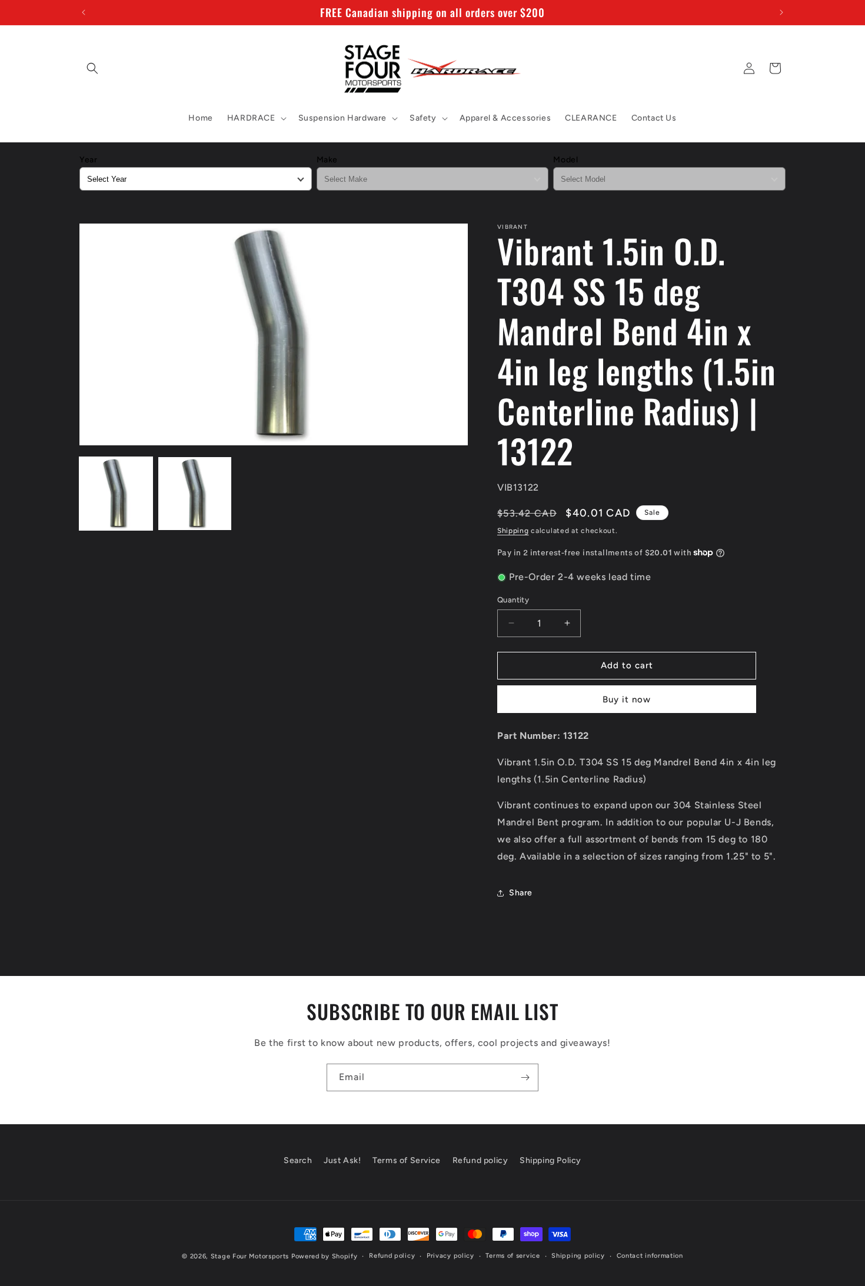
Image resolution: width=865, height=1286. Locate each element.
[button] (92, 68)
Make (327, 160)
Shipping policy (578, 1256)
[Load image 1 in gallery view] (115, 493)
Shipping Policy (550, 1160)
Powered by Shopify (324, 1256)
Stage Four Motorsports (250, 1256)
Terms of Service (406, 1160)
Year (88, 160)
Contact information (650, 1256)
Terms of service (512, 1256)
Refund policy (480, 1160)
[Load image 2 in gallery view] (194, 493)
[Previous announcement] (84, 12)
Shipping (513, 531)
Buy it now (627, 699)
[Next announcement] (781, 12)
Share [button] (521, 893)
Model (565, 160)
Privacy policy (450, 1256)
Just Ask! (342, 1160)
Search (298, 1160)
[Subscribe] (525, 1077)
